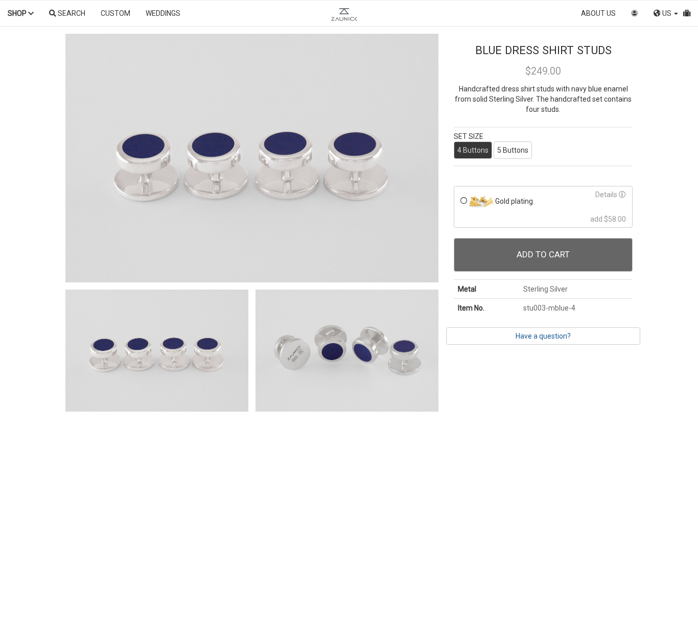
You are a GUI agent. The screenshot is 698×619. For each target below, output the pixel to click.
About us (598, 13)
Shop (18, 13)
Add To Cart (543, 254)
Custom (115, 13)
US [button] (667, 13)
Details (607, 195)
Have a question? (543, 336)
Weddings (163, 13)
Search (70, 13)
